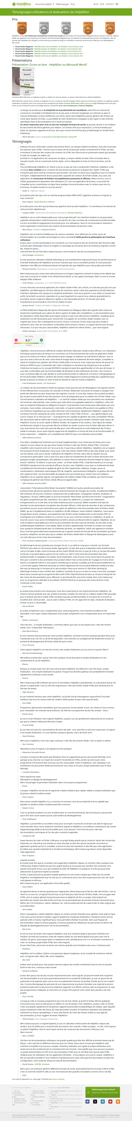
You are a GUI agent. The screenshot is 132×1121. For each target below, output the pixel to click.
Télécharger (62, 4)
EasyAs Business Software (44, 202)
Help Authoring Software (58, 1091)
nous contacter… (59, 1079)
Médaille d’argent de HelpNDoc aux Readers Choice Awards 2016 (58, 49)
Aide (102, 4)
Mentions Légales (114, 1115)
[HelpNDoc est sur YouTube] (110, 1101)
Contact (110, 4)
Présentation (36, 1105)
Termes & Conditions (100, 1115)
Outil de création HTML (19, 1117)
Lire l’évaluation (49, 383)
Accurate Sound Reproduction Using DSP (60, 137)
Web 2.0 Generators (57, 1099)
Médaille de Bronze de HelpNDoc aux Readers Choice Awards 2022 (58, 47)
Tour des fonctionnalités (16, 1092)
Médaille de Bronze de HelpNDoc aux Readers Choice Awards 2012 (58, 56)
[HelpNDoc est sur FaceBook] (87, 1101)
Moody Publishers (75, 213)
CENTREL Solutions (42, 1064)
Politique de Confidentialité (84, 1115)
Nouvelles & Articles (20, 1101)
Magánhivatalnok (49, 229)
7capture (53, 1095)
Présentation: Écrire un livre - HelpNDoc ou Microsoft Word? (49, 64)
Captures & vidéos (38, 1091)
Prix (73, 4)
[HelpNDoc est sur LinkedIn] (103, 1101)
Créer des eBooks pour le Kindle (36, 1102)
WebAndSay (54, 1103)
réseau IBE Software (63, 1087)
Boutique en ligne (19, 1099)
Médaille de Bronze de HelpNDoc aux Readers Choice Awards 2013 (58, 53)
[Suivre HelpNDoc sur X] (95, 1101)
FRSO (65, 331)
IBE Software (55, 1107)
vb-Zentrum (39, 255)
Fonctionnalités (43, 4)
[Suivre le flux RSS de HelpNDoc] (118, 1101)
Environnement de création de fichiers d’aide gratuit (28, 1115)
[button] (117, 4)
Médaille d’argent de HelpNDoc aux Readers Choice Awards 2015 (58, 51)
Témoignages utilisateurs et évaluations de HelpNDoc (50, 12)
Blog (96, 4)
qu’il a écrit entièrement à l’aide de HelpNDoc (76, 106)
